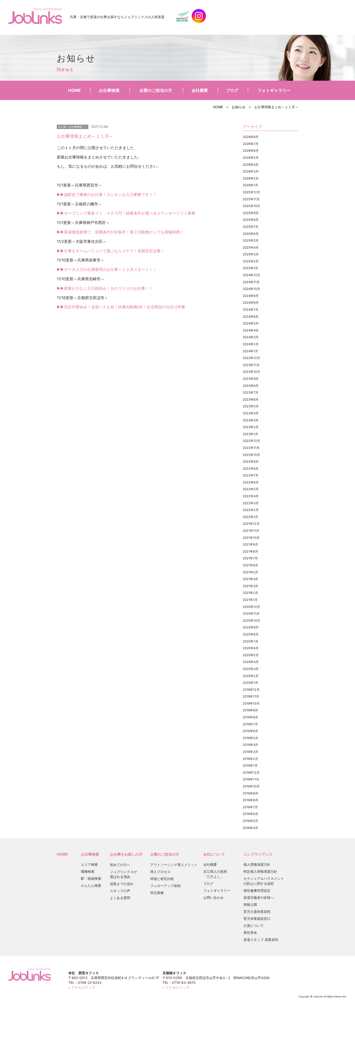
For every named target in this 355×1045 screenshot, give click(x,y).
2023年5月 (251, 406)
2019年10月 (251, 703)
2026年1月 (250, 185)
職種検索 (87, 871)
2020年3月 (251, 669)
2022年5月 (251, 489)
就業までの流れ (122, 884)
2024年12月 (251, 275)
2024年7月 (250, 309)
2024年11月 (251, 282)
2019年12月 (251, 690)
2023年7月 (250, 392)
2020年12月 (251, 607)
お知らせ (238, 107)
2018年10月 (251, 786)
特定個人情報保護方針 (260, 871)
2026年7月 (250, 144)
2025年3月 (251, 254)
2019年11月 (251, 696)
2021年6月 (250, 565)
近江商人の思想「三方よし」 (215, 874)
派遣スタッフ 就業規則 (260, 939)
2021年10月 (251, 538)
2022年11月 (251, 448)
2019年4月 (250, 745)
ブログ (232, 90)
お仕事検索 (109, 90)
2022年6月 (251, 482)
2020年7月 (250, 641)
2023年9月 (251, 379)
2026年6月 (251, 150)
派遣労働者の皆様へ (258, 897)
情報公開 (250, 904)
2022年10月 (251, 455)
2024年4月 (251, 330)
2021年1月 (250, 600)
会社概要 (200, 90)
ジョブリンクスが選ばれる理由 (123, 874)
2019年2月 (250, 759)
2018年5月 (250, 821)
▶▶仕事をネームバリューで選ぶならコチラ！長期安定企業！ (110, 250)
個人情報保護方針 (256, 864)
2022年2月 (251, 510)
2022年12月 (251, 441)
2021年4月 (250, 579)
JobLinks (35, 16)
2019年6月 (250, 731)
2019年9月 (250, 710)
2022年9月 (251, 461)
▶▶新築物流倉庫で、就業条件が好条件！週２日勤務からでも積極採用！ (120, 232)
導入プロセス (160, 872)
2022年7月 (250, 475)
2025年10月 (251, 206)
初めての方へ (120, 865)
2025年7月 (250, 227)
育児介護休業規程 (256, 911)
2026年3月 (251, 171)
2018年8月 (250, 800)
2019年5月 (250, 738)
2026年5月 (251, 157)
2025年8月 (251, 220)
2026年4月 (251, 164)
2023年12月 (251, 358)
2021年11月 (251, 531)
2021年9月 (250, 544)
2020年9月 (251, 627)
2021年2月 (250, 593)
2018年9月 (250, 793)
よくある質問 (120, 898)
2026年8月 (251, 137)
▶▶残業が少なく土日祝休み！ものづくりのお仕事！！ (105, 288)
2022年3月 (251, 503)
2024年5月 (251, 323)
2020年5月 (251, 655)
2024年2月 (251, 344)
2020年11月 (251, 613)
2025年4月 (251, 247)
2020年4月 (251, 662)
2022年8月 (251, 468)
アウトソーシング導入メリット (174, 865)
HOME (74, 90)
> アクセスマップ (81, 987)
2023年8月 (251, 386)
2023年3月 (251, 420)
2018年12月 (251, 772)
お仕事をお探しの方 (126, 854)
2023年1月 (250, 434)
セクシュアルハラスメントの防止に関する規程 (263, 881)
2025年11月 (251, 199)
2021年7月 (250, 558)
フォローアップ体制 (165, 886)
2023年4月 (251, 413)
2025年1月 (250, 268)
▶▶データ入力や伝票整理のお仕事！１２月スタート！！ (107, 269)
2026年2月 (251, 178)
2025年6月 (251, 234)
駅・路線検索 (91, 878)
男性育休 (250, 932)
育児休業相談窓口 (256, 918)
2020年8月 (251, 634)
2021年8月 (250, 551)
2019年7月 (250, 724)
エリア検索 (89, 864)
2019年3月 (250, 752)
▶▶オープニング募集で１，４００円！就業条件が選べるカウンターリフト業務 (126, 213)
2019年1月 (250, 765)
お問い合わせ (213, 897)
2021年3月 (250, 586)
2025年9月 (251, 213)
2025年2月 (251, 261)
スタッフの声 (120, 891)
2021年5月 (250, 572)
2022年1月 (250, 517)
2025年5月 (251, 240)
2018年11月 (251, 779)
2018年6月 (250, 814)
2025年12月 (251, 192)
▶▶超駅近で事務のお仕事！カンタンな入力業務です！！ (107, 194)
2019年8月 (250, 717)
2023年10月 (251, 372)
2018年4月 (250, 828)
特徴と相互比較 (162, 879)
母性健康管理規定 (256, 890)
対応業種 (157, 893)
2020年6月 (251, 648)
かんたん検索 (91, 885)
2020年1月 (250, 683)
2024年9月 (251, 296)
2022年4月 (251, 496)
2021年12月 (251, 524)
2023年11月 (251, 365)
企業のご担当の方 (155, 90)
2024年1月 (250, 351)
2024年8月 (251, 302)
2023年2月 (251, 427)
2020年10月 (251, 620)
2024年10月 (251, 289)
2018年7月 (250, 807)
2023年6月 (251, 399)
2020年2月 (251, 676)
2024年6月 (251, 316)
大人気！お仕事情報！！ (72, 127)
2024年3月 (251, 337)
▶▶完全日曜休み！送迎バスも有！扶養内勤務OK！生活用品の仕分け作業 (121, 306)
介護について (253, 925)
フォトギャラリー (274, 90)
